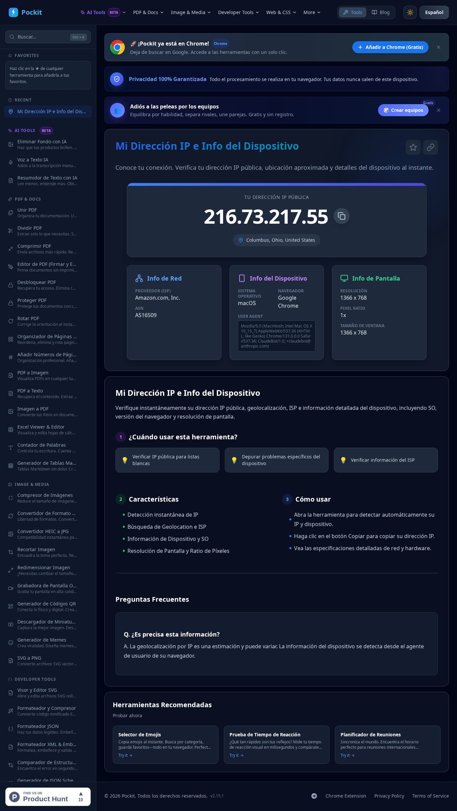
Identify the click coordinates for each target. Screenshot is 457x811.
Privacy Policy (389, 796)
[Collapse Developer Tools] (84, 679)
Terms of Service (430, 796)
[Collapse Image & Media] (84, 484)
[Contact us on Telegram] (314, 796)
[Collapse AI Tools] (84, 130)
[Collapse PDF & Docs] (84, 199)
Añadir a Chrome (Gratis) (394, 47)
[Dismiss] (438, 47)
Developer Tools (236, 12)
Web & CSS (278, 12)
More (309, 12)
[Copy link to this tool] (430, 147)
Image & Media (188, 12)
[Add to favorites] (86, 144)
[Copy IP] (342, 216)
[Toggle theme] (410, 12)
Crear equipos (403, 110)
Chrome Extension (346, 796)
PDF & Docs (145, 12)
